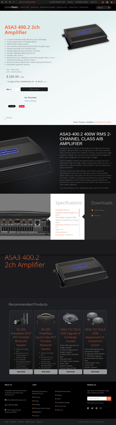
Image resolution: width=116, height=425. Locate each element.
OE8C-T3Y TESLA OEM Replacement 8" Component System (95, 337)
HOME (6, 422)
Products (37, 397)
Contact (36, 416)
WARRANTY (38, 412)
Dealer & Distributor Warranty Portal (39, 392)
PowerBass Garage (63, 402)
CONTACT (21, 422)
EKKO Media (100, 422)
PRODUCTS (13, 422)
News (59, 399)
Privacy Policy (61, 406)
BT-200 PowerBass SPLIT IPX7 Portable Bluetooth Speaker (21, 337)
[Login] (103, 2)
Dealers (59, 395)
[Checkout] (107, 2)
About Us (60, 410)
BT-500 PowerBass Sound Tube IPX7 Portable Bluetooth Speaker (46, 339)
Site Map (37, 405)
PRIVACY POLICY (30, 422)
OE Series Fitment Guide (42, 408)
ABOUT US (39, 422)
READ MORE (21, 372)
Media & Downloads (63, 391)
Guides (36, 401)
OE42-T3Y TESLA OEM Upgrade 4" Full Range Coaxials (70, 335)
